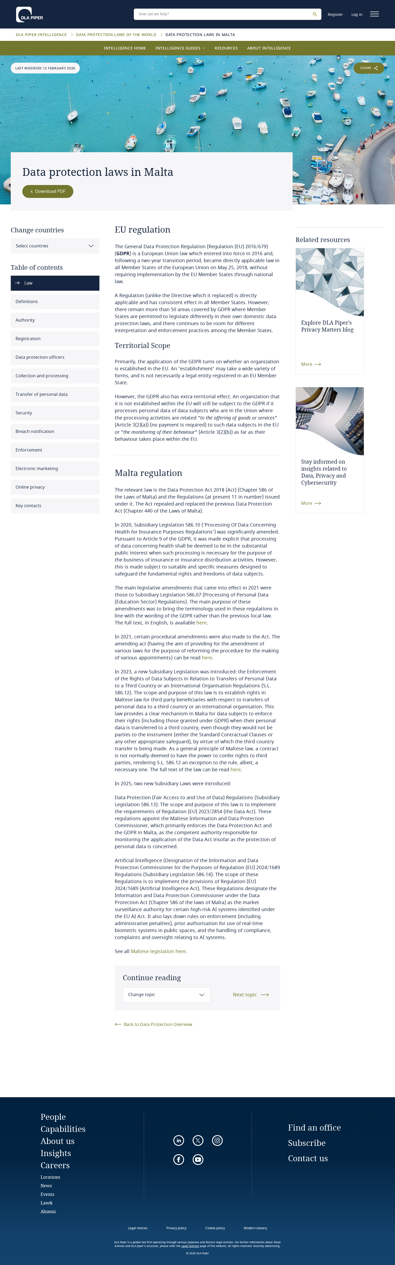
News (46, 1185)
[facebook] (178, 1159)
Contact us (308, 1158)
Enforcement (28, 450)
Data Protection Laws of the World (116, 34)
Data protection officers (39, 357)
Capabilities (63, 1129)
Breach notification (34, 431)
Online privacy (30, 487)
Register (335, 14)
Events (47, 1194)
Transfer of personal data (41, 394)
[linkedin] (178, 1140)
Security (23, 413)
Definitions (26, 302)
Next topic (245, 994)
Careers (55, 1165)
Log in (356, 14)
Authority (25, 320)
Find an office (314, 1127)
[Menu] (374, 14)
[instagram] (217, 1140)
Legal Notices (190, 1246)
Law (28, 283)
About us (58, 1141)
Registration (28, 339)
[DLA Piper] (29, 13)
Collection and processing (41, 376)
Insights (56, 1153)
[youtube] (198, 1159)
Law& (47, 1203)
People (53, 1116)
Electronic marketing (36, 469)
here (201, 622)
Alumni (48, 1211)
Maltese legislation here (158, 951)
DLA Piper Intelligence (42, 34)
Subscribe (307, 1143)
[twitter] (198, 1140)
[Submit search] (315, 14)
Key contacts (28, 506)
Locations (50, 1177)
